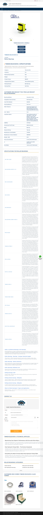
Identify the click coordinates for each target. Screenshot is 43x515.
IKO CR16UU (7, 305)
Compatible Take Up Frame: (10, 99)
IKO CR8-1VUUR (8, 159)
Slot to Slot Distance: (8, 139)
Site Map (12, 512)
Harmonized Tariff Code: (9, 125)
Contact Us (9, 512)
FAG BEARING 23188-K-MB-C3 (11, 219)
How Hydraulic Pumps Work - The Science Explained (18, 447)
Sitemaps (16, 512)
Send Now (16, 431)
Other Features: (7, 106)
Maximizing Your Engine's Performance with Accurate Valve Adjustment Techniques (22, 440)
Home (4, 10)
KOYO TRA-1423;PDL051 (10, 326)
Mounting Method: (8, 97)
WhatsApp (21, 49)
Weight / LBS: (7, 137)
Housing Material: (8, 104)
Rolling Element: (8, 83)
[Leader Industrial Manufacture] (5, 4)
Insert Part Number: (8, 102)
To (5, 412)
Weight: (6, 77)
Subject (6, 415)
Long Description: (8, 114)
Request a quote (8, 0)
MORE (21, 470)
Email (5, 410)
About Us (4, 512)
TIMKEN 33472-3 (8, 313)
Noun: (5, 127)
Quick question (5, 418)
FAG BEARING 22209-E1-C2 (10, 169)
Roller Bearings (11, 10)
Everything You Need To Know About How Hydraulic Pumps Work (21, 453)
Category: (7, 70)
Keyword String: (7, 130)
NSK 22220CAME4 (9, 182)
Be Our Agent (21, 52)
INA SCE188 (7, 195)
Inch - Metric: (7, 112)
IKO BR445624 (8, 207)
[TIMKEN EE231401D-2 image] (21, 25)
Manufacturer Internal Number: (10, 134)
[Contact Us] (40, 257)
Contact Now (21, 46)
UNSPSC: (6, 122)
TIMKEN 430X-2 (8, 284)
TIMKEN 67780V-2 (8, 246)
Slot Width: (6, 145)
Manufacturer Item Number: (10, 132)
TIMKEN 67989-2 (8, 339)
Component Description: (9, 81)
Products (6, 10)
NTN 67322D (7, 232)
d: (4, 142)
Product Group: (8, 79)
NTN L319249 (7, 259)
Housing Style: (8, 86)
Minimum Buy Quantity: (9, 74)
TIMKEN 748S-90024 (9, 297)
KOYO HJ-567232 (8, 271)
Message (6, 420)
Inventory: (7, 72)
